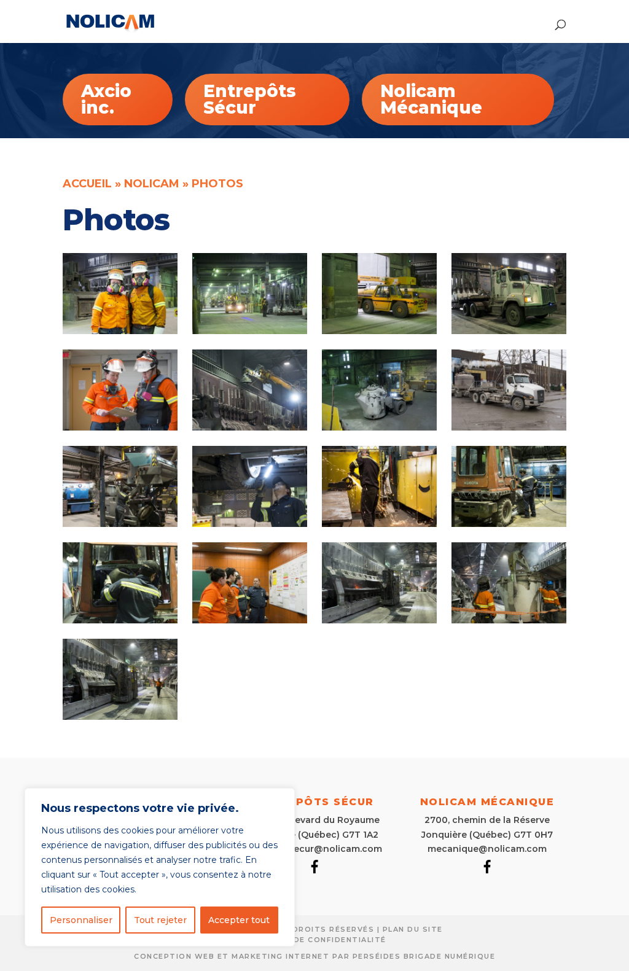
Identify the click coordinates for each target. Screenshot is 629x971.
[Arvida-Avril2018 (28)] (249, 427)
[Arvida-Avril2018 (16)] (249, 331)
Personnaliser (81, 920)
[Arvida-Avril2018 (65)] (120, 620)
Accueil (87, 183)
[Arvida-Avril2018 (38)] (379, 427)
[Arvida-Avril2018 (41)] (120, 523)
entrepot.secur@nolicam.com (314, 848)
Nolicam (151, 183)
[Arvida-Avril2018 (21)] (379, 331)
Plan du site (413, 929)
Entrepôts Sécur (249, 99)
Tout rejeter (160, 920)
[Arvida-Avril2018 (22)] (508, 331)
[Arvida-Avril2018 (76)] (379, 620)
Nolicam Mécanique (431, 99)
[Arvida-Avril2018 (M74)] (120, 716)
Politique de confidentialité (314, 939)
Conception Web (174, 956)
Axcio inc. (106, 99)
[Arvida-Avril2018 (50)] (379, 523)
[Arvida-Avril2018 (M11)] (508, 620)
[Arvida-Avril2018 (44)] (249, 523)
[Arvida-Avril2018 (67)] (249, 620)
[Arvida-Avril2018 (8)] (120, 331)
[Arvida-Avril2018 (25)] (120, 427)
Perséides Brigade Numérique (424, 956)
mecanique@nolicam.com (487, 848)
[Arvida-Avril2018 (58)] (508, 523)
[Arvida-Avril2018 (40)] (508, 427)
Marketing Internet (280, 956)
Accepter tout (239, 920)
